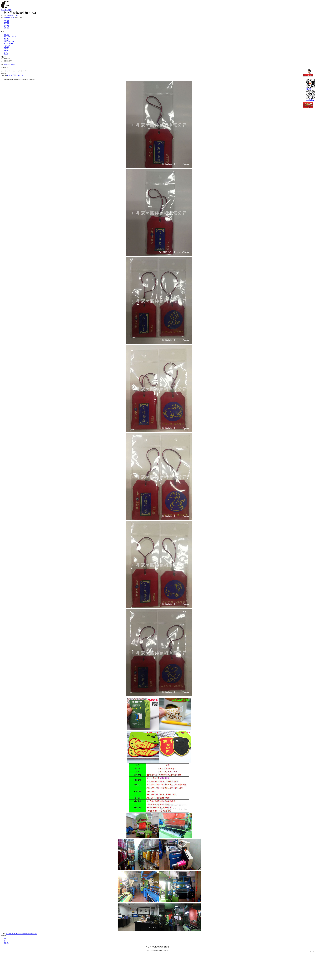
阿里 (5, 940)
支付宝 (6, 942)
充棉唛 (6, 50)
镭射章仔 (6, 48)
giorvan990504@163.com (9, 17)
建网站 (310, 951)
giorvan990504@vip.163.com (9, 64)
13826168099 (16, 15)
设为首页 (3, 10)
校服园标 (6, 47)
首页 (8, 75)
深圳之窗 (6, 944)
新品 (5, 52)
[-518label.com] (6, 8)
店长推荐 (6, 38)
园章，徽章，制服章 (10, 36)
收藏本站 (8, 10)
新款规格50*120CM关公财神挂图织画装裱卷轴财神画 (21, 934)
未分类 (6, 54)
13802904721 (10, 15)
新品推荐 (6, 40)
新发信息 (6, 35)
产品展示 (13, 75)
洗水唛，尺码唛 (8, 43)
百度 (5, 938)
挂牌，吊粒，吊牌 (9, 41)
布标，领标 (7, 45)
